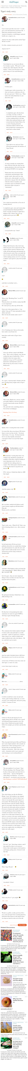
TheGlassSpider (15, 156)
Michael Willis (12, 290)
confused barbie (13, 536)
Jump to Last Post (8, 14)
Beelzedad (15, 137)
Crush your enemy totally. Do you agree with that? (17, 1028)
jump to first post (13, 925)
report (8, 74)
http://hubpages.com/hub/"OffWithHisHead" (15, 779)
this (18, 58)
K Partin (11, 890)
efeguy (10, 647)
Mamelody (11, 561)
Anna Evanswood (13, 734)
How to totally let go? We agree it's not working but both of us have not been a (18, 959)
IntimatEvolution (13, 17)
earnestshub (12, 905)
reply (5, 74)
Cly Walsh (12, 238)
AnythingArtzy (16, 105)
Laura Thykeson (13, 786)
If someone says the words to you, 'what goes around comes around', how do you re (18, 937)
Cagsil (10, 481)
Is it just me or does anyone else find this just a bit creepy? (18, 1045)
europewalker (12, 604)
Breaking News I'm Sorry (10, 412)
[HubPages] (14, 2)
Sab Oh (12, 836)
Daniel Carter (12, 496)
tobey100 (12, 56)
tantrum (12, 874)
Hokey (10, 859)
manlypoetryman (13, 517)
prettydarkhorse (13, 587)
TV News (15, 996)
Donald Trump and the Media (18, 979)
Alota (10, 674)
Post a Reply (22, 925)
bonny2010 (13, 760)
